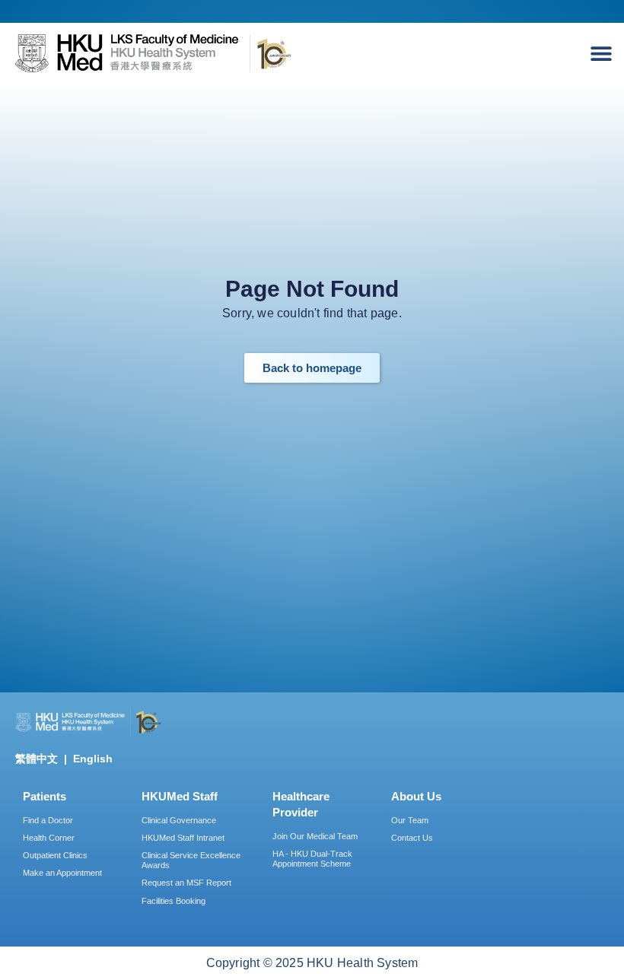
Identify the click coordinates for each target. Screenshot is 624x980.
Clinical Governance (179, 820)
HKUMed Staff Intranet (183, 837)
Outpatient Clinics (55, 855)
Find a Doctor (48, 820)
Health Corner (49, 837)
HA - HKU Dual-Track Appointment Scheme (312, 858)
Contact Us (412, 837)
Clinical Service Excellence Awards (191, 860)
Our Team (409, 820)
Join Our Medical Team (315, 836)
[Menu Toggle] (605, 53)
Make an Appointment (62, 872)
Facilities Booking (173, 900)
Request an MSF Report (186, 882)
